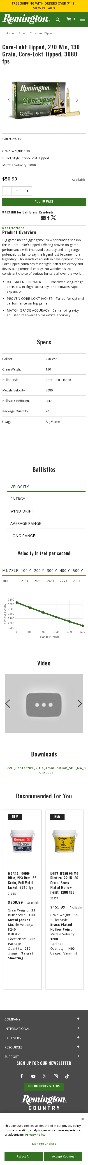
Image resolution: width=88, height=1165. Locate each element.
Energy (17, 498)
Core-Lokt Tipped (42, 33)
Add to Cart (44, 201)
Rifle (22, 33)
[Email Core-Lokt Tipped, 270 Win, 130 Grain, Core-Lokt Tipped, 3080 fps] (43, 218)
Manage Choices (44, 1144)
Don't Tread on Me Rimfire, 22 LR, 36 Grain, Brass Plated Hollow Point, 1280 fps (64, 883)
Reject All (23, 1156)
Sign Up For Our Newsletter (44, 1064)
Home (10, 33)
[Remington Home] (26, 19)
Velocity (20, 486)
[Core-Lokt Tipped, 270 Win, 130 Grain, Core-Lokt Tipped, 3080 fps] (44, 100)
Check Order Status (44, 1086)
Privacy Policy (35, 1134)
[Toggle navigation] (83, 19)
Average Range (25, 523)
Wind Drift (22, 511)
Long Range (22, 535)
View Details (44, 8)
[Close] (83, 1119)
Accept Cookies (63, 1156)
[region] (44, 1139)
